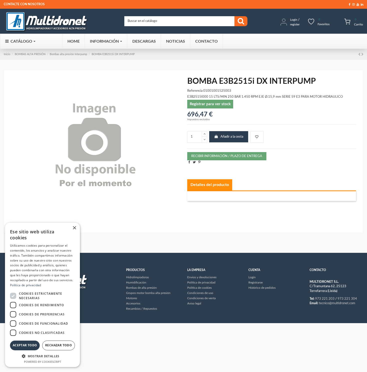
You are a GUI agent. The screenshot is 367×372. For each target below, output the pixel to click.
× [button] (74, 228)
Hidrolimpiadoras (137, 277)
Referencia (194, 91)
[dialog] (42, 295)
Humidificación (136, 282)
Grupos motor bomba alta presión (148, 292)
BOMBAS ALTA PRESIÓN (30, 54)
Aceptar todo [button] (25, 345)
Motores (131, 298)
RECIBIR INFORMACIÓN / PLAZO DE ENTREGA (226, 156)
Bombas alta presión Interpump (68, 54)
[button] (42, 356)
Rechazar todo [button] (58, 345)
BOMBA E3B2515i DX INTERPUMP (113, 54)
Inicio (7, 54)
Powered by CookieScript (42, 362)
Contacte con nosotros (24, 4)
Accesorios (133, 303)
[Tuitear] (194, 162)
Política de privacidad (25, 285)
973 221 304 (347, 298)
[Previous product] (360, 54)
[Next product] (362, 54)
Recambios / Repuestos (141, 308)
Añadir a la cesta (231, 136)
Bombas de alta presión (141, 287)
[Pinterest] (199, 162)
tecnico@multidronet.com (337, 303)
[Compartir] (189, 162)
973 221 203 (325, 298)
